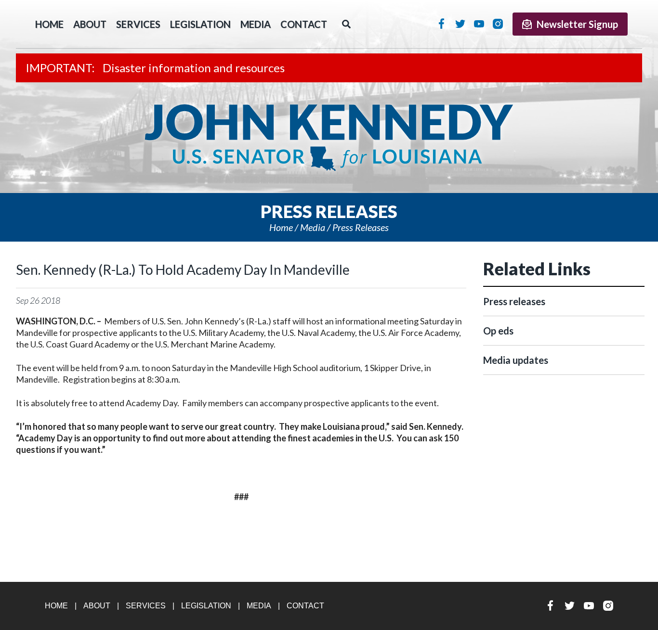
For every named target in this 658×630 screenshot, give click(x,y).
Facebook (441, 23)
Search (346, 24)
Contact (303, 24)
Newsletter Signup (577, 24)
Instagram (498, 23)
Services (138, 24)
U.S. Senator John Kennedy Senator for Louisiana (329, 138)
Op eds (498, 330)
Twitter (460, 23)
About (89, 24)
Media (255, 24)
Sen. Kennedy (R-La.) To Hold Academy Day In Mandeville (183, 269)
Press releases (360, 227)
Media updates (515, 360)
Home (281, 227)
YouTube (479, 23)
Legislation (200, 24)
